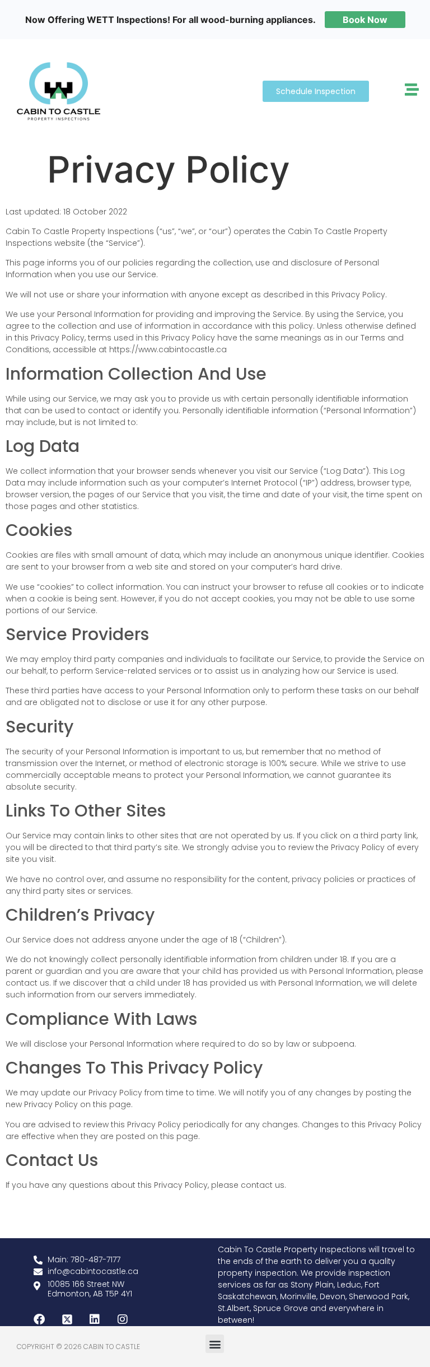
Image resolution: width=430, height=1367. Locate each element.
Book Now (365, 19)
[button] (214, 1344)
